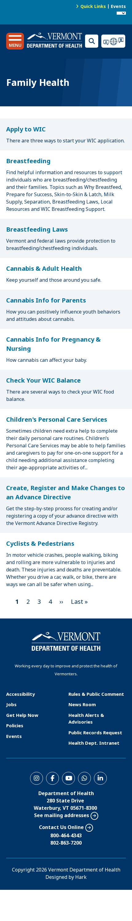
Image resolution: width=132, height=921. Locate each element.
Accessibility (20, 694)
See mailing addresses (61, 815)
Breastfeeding (28, 161)
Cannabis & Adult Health (44, 268)
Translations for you (113, 41)
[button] (15, 41)
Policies (14, 725)
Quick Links (93, 6)
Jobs (11, 704)
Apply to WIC (26, 129)
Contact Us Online (61, 827)
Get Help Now (22, 715)
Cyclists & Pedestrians (40, 543)
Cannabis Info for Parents (46, 300)
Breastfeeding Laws (37, 229)
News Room (82, 704)
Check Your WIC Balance (43, 380)
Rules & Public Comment (96, 694)
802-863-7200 (66, 842)
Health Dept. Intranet (93, 743)
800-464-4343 (66, 835)
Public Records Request (95, 732)
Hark (81, 877)
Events (118, 6)
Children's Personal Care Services (56, 419)
